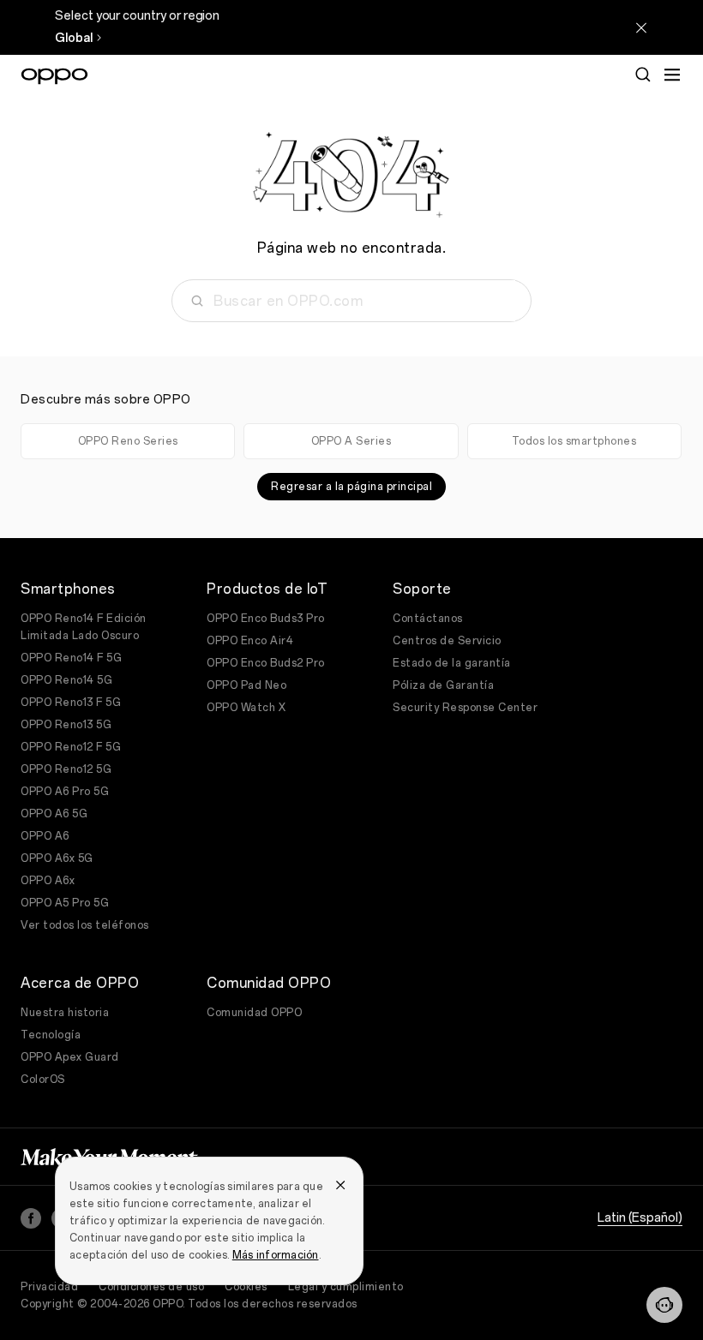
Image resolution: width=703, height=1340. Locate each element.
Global (74, 38)
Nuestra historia (65, 1013)
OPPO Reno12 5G (66, 769)
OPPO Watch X (246, 708)
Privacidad (49, 1287)
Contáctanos (428, 619)
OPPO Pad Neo (246, 685)
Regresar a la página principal (351, 487)
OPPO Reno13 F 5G (71, 703)
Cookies (246, 1287)
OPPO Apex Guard (70, 1057)
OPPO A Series (351, 441)
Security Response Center (465, 708)
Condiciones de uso (151, 1287)
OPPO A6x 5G (57, 858)
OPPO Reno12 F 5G (71, 747)
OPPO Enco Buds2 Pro (266, 663)
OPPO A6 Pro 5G (65, 792)
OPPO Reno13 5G (66, 725)
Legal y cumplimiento (346, 1287)
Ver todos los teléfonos (85, 925)
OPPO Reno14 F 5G (71, 658)
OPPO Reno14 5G (66, 680)
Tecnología (51, 1035)
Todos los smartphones (574, 441)
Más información (275, 1255)
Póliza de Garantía (443, 685)
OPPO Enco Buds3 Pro (266, 619)
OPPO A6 (45, 836)
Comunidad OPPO (254, 1013)
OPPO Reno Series (128, 441)
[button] (664, 1305)
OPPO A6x (48, 881)
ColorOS (43, 1080)
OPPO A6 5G (54, 814)
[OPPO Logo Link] (54, 76)
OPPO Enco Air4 (250, 641)
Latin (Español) (640, 1218)
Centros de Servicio (447, 641)
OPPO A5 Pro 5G (65, 903)
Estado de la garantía (452, 663)
